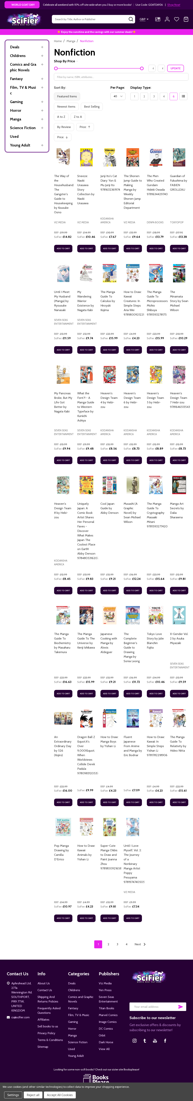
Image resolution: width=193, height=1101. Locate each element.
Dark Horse (106, 1042)
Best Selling (92, 106)
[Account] (167, 19)
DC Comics (106, 1028)
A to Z (61, 117)
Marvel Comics (108, 1015)
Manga (15, 119)
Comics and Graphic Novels (23, 67)
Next (138, 944)
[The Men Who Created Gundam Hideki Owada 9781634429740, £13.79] (156, 157)
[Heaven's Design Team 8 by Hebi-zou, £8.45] (63, 485)
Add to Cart (63, 248)
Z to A (78, 117)
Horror (15, 110)
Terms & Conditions (50, 1040)
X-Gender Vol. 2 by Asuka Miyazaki (179, 638)
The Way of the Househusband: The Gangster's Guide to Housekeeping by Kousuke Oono (64, 194)
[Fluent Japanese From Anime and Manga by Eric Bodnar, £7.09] (133, 718)
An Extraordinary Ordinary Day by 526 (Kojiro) (62, 746)
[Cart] (186, 19)
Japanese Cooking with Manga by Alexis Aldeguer (108, 643)
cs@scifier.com (20, 1017)
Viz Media (105, 983)
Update (176, 68)
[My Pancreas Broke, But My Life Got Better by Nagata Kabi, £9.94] (63, 374)
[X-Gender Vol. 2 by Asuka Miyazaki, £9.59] (179, 615)
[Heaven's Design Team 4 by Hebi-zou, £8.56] (109, 374)
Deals (14, 47)
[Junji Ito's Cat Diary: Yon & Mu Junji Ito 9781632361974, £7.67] (109, 157)
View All (104, 1049)
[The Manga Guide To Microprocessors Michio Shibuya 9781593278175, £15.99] (156, 273)
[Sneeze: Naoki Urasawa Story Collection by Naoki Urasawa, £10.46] (86, 157)
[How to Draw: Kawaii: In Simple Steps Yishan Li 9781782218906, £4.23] (156, 718)
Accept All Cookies (60, 1095)
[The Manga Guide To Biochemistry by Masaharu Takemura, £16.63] (63, 615)
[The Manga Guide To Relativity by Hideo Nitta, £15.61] (179, 718)
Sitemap (43, 1047)
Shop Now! (173, 4)
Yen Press (105, 990)
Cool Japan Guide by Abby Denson (109, 508)
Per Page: (117, 88)
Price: (86, 128)
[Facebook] (165, 1040)
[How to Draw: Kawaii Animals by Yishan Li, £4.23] (86, 827)
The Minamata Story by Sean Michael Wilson (179, 301)
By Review (64, 127)
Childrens (18, 55)
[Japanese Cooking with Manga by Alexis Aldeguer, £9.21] (109, 615)
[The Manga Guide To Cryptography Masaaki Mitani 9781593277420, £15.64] (156, 485)
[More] (42, 47)
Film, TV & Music (23, 90)
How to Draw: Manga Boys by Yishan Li (109, 741)
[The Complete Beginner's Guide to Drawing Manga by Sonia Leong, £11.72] (133, 615)
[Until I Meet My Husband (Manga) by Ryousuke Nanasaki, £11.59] (63, 273)
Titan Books (106, 1008)
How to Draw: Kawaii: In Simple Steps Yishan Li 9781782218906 (157, 746)
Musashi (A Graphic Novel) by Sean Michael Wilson (132, 513)
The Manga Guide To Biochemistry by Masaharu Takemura (62, 643)
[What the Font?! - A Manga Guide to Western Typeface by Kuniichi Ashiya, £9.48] (86, 374)
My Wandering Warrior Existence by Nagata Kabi (85, 301)
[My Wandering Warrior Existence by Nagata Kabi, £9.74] (86, 273)
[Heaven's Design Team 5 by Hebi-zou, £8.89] (156, 374)
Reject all (33, 1095)
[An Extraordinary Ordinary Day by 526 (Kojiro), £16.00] (63, 718)
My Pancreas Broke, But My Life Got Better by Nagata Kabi (63, 402)
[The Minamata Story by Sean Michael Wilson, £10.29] (179, 273)
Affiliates (43, 1019)
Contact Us (45, 990)
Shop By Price (64, 61)
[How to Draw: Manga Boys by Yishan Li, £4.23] (109, 718)
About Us (44, 983)
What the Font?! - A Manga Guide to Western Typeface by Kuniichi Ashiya (85, 406)
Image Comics (108, 1022)
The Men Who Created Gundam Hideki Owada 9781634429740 (157, 185)
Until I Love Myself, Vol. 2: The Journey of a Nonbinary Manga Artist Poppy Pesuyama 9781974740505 (134, 864)
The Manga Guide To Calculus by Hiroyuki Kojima (107, 301)
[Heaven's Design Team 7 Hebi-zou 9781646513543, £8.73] (179, 374)
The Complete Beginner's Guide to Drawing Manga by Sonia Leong (132, 647)
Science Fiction (23, 128)
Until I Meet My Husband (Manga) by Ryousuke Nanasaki (62, 301)
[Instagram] (134, 1040)
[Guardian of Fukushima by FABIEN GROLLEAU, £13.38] (179, 157)
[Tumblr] (145, 1040)
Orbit (102, 1035)
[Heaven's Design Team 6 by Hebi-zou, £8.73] (133, 374)
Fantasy (16, 78)
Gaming (16, 101)
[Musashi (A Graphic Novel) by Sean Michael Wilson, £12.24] (133, 485)
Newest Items (66, 106)
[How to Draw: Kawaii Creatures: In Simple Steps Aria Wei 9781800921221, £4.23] (133, 273)
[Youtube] (155, 1040)
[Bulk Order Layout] (183, 96)
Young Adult (20, 145)
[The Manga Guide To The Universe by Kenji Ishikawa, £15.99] (86, 615)
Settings (13, 1095)
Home (58, 41)
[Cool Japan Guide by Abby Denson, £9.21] (109, 485)
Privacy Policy (46, 1033)
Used (14, 136)
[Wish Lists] (176, 19)
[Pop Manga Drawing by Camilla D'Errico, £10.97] (63, 827)
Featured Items (67, 96)
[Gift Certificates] (157, 19)
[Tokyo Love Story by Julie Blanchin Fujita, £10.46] (156, 615)
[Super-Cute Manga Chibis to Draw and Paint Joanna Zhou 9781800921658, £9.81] (109, 827)
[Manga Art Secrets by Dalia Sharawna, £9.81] (179, 485)
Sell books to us (48, 1026)
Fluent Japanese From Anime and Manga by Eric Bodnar (133, 746)
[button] (96, 1079)
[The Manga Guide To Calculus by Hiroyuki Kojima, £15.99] (109, 273)
